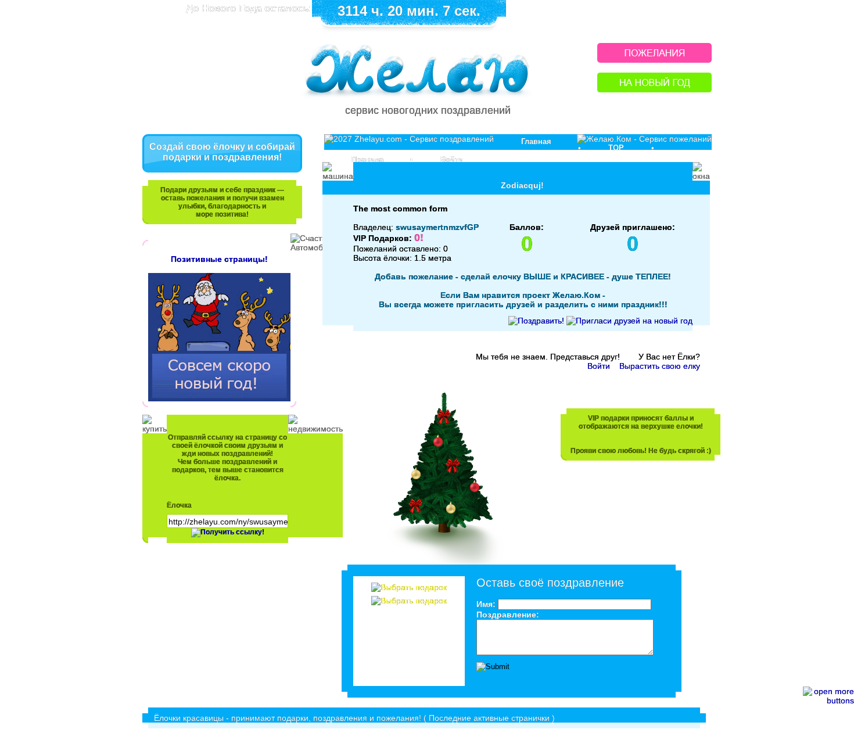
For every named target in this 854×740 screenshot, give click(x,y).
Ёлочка (179, 505)
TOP (616, 147)
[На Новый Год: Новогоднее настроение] (654, 89)
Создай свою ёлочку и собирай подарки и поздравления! (222, 152)
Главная (536, 141)
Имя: (486, 604)
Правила (367, 159)
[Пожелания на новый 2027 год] (654, 59)
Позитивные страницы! (219, 259)
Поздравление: (507, 614)
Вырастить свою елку (659, 366)
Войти (451, 159)
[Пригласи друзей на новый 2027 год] (629, 320)
